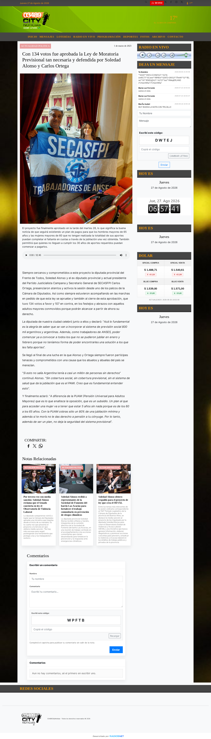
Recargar (114, 636)
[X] (166, 3)
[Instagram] (177, 3)
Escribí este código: (40, 613)
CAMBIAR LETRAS (179, 156)
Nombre (33, 573)
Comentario (35, 586)
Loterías (64, 36)
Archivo (158, 36)
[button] (147, 3)
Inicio (32, 36)
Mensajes (47, 36)
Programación (109, 36)
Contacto (175, 36)
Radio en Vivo (84, 36)
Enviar (116, 649)
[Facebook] (172, 3)
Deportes (130, 36)
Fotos (145, 36)
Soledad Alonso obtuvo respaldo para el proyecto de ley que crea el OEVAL (113, 499)
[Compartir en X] (34, 446)
